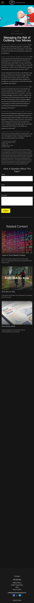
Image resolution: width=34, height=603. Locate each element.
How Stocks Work (8, 326)
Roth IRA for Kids (8, 291)
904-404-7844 (17, 579)
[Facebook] (14, 595)
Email (3, 184)
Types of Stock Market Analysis (13, 255)
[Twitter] (17, 595)
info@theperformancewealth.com (17, 592)
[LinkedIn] (20, 595)
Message (4, 195)
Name (3, 174)
